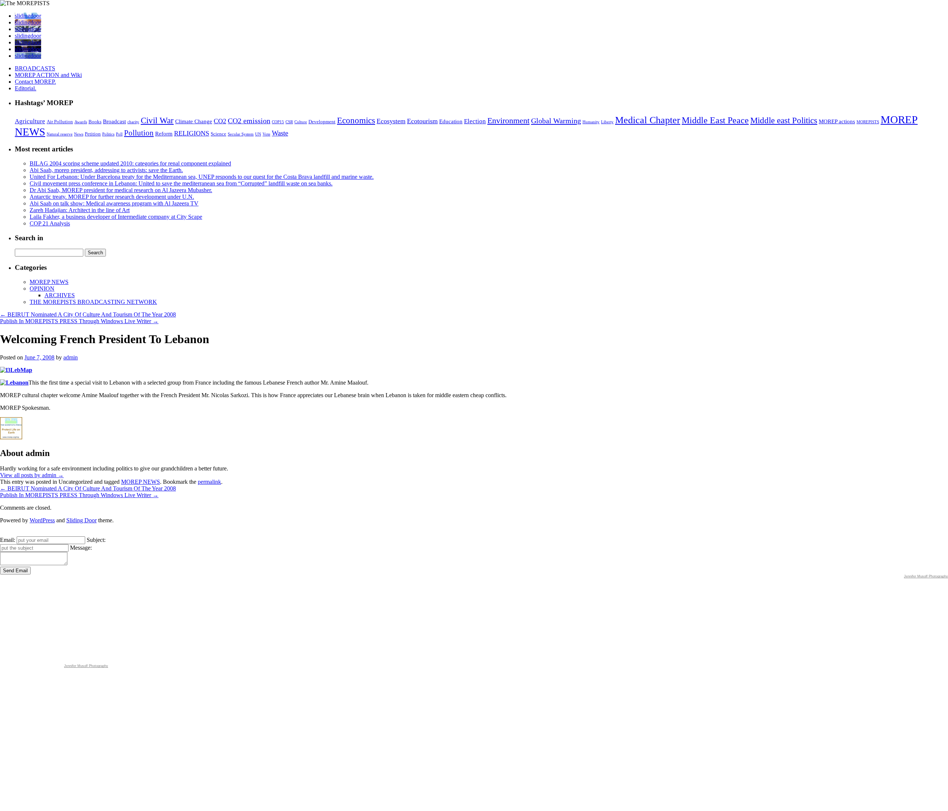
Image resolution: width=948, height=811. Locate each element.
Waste (280, 133)
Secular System (241, 134)
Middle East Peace (715, 120)
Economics (356, 120)
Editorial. (25, 88)
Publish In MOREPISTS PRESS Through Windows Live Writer (79, 321)
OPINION (42, 288)
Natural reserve (60, 134)
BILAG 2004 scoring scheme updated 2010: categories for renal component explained (130, 163)
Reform (164, 134)
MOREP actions (837, 121)
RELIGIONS (191, 133)
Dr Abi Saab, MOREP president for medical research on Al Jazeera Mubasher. (121, 190)
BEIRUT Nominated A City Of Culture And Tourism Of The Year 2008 (88, 314)
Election (475, 121)
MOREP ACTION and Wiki (48, 75)
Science (218, 134)
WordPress (42, 520)
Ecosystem (391, 121)
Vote (266, 134)
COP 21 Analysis (50, 223)
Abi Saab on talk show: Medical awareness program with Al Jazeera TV (114, 203)
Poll (119, 134)
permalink (209, 482)
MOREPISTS (868, 122)
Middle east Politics (783, 120)
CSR (289, 122)
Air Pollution (60, 121)
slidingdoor (28, 16)
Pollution (139, 133)
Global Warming (556, 121)
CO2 (220, 121)
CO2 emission (249, 121)
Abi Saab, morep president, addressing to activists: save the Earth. (106, 170)
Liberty (607, 122)
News (78, 134)
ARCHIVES (59, 295)
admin (70, 357)
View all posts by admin (32, 475)
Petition (93, 134)
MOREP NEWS (49, 282)
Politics (108, 134)
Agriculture (30, 121)
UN (258, 134)
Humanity (591, 122)
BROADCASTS (35, 68)
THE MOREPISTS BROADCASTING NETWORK (93, 302)
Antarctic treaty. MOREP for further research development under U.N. (112, 197)
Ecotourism (422, 121)
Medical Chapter (647, 120)
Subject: (96, 540)
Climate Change (193, 121)
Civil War (157, 120)
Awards (80, 122)
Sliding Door (81, 520)
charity (133, 122)
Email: (7, 540)
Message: (81, 547)
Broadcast (114, 121)
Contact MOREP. (35, 81)
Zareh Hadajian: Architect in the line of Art (80, 210)
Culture (300, 122)
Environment (508, 120)
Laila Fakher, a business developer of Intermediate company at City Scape (116, 217)
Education (451, 121)
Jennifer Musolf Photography (926, 576)
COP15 (278, 122)
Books (95, 121)
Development (322, 121)
